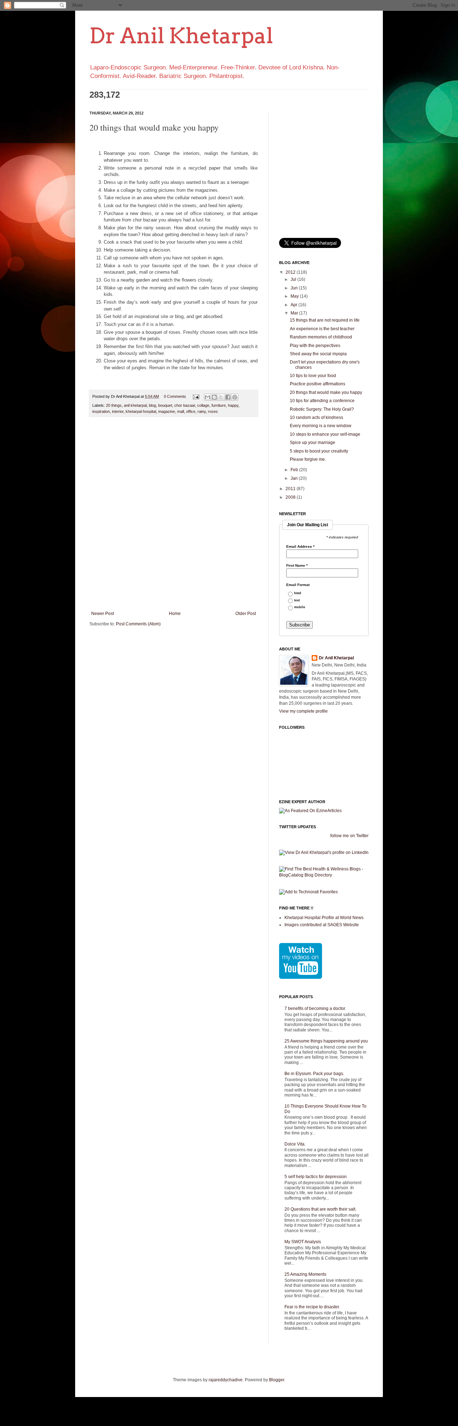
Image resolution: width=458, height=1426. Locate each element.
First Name (297, 565)
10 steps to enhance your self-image (325, 434)
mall (180, 411)
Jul (294, 279)
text (297, 600)
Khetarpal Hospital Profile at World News (324, 917)
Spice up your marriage (312, 442)
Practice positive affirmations (317, 383)
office (190, 411)
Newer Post (102, 613)
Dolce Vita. (295, 1144)
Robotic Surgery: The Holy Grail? (322, 409)
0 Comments (175, 396)
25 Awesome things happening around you (326, 1041)
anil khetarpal (135, 405)
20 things (114, 405)
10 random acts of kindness (316, 417)
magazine (166, 411)
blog (152, 405)
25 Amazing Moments (305, 1274)
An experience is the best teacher (322, 328)
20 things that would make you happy (326, 392)
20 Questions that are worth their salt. (320, 1209)
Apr (294, 304)
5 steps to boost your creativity (319, 451)
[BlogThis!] (214, 397)
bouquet (165, 405)
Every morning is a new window (320, 425)
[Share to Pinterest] (234, 397)
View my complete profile (303, 711)
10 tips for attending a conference (322, 400)
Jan (295, 478)
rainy (202, 411)
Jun (295, 287)
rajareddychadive (226, 1379)
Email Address (300, 546)
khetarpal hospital (141, 411)
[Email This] (207, 397)
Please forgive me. (308, 459)
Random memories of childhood (321, 337)
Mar (295, 313)
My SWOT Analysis (302, 1241)
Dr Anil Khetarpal (181, 36)
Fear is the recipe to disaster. (312, 1306)
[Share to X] (221, 397)
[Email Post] (195, 396)
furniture (218, 405)
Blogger (276, 1379)
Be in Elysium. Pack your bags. (314, 1073)
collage (203, 405)
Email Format (298, 585)
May (295, 296)
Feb (295, 469)
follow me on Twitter (349, 835)
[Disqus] (173, 515)
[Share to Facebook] (228, 397)
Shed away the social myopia (318, 353)
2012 (291, 272)
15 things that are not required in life (325, 320)
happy (233, 405)
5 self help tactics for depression (315, 1176)
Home (175, 613)
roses (213, 411)
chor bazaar (184, 405)
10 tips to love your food (313, 375)
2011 (291, 488)
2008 (291, 497)
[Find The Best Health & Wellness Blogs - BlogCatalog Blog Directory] (324, 875)
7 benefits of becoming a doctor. (315, 1008)
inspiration (101, 411)
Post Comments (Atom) (138, 623)
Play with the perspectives (315, 345)
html (297, 593)
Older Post (245, 613)
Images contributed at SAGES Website (321, 924)
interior (117, 411)
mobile (299, 607)
